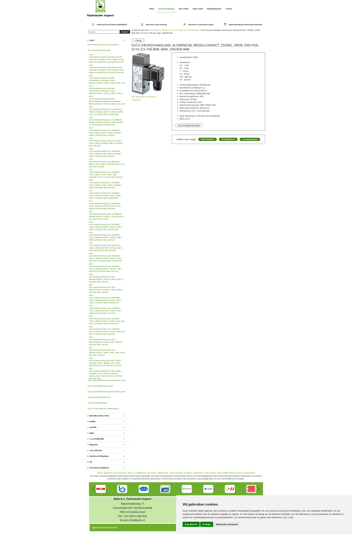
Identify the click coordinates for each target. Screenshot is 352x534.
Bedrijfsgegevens (214, 9)
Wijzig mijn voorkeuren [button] (227, 524)
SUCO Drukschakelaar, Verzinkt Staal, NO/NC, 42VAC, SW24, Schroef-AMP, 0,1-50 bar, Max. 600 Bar (105, 128)
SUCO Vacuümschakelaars (100, 386)
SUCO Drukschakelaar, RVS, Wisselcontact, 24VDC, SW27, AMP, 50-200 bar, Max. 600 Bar (107, 348)
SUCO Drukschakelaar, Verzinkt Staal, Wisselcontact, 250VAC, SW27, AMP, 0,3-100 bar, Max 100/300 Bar (105, 222)
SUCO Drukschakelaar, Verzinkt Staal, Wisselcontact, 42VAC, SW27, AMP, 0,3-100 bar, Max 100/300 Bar (105, 191)
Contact (229, 9)
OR (106, 462)
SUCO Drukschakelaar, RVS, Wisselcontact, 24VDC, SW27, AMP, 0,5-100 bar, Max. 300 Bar (106, 337)
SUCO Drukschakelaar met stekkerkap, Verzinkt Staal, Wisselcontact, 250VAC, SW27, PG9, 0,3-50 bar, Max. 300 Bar (107, 76)
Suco (106, 40)
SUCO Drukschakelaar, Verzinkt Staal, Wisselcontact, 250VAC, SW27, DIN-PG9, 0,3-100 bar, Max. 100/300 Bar (105, 254)
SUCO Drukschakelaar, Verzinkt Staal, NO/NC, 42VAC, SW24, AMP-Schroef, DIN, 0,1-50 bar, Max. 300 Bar (106, 170)
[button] (94, 489)
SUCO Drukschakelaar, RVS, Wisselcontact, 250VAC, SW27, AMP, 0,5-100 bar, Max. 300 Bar (106, 274)
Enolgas (106, 445)
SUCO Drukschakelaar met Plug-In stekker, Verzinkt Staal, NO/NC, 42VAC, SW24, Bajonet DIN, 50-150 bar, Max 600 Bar (107, 65)
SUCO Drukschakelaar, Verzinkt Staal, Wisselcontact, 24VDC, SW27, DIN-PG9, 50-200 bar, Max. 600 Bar (107, 327)
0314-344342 (207, 139)
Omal (106, 433)
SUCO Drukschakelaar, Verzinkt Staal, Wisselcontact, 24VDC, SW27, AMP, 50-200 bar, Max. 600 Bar (105, 306)
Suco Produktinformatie (189, 125)
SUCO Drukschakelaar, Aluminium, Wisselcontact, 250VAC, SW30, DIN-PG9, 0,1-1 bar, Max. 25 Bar (106, 212)
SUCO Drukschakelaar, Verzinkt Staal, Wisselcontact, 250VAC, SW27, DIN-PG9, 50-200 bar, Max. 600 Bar (105, 264)
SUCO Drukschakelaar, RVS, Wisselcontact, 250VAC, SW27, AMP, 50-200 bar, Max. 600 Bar (106, 285)
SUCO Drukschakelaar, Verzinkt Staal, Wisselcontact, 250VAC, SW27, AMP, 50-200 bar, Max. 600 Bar (105, 233)
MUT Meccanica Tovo (106, 416)
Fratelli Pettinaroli (106, 456)
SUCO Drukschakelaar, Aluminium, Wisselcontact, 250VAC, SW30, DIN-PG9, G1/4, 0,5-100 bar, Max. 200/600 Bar (106, 107)
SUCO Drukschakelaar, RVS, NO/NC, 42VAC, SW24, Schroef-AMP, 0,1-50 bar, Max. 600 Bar (106, 138)
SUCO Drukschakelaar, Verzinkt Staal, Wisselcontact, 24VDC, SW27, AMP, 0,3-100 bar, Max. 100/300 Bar (105, 295)
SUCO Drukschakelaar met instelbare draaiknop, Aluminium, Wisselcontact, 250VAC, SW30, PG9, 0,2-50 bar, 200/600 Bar (107, 97)
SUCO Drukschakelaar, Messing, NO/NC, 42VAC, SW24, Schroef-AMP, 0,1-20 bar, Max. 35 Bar (106, 159)
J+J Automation (106, 439)
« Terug (137, 40)
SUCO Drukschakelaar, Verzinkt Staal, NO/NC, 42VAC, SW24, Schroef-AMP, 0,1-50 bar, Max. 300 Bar (105, 149)
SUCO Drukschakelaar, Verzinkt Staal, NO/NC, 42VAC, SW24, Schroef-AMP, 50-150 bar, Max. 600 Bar (105, 180)
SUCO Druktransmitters (99, 397)
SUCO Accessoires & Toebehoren (103, 409)
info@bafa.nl (228, 139)
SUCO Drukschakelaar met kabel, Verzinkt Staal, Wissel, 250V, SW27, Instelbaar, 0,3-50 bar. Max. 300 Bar (105, 358)
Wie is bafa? (184, 9)
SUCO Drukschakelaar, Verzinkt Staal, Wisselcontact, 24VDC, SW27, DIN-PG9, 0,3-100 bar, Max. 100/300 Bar (107, 316)
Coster (106, 427)
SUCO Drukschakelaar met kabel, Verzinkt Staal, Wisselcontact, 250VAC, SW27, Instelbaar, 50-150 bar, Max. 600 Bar (106, 369)
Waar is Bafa (198, 9)
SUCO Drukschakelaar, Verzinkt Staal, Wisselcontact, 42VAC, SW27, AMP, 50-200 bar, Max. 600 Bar (105, 201)
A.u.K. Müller (106, 450)
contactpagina (249, 139)
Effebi (106, 421)
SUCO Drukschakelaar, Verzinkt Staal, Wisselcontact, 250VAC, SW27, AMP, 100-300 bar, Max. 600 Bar (105, 243)
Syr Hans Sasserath (106, 468)
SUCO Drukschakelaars (99, 50)
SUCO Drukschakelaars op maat (103, 45)
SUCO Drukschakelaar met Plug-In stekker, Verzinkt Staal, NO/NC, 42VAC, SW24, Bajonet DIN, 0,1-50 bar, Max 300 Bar (107, 55)
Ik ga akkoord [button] (191, 524)
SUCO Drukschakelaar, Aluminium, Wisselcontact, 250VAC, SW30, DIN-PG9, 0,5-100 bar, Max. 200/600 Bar (106, 117)
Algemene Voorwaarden (104, 527)
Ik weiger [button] (206, 524)
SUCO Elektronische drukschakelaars (106, 392)
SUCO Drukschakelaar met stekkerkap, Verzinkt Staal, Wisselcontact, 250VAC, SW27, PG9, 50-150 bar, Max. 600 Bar (106, 86)
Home (151, 9)
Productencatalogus (166, 9)
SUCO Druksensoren (97, 403)
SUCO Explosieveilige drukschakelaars (107, 380)
